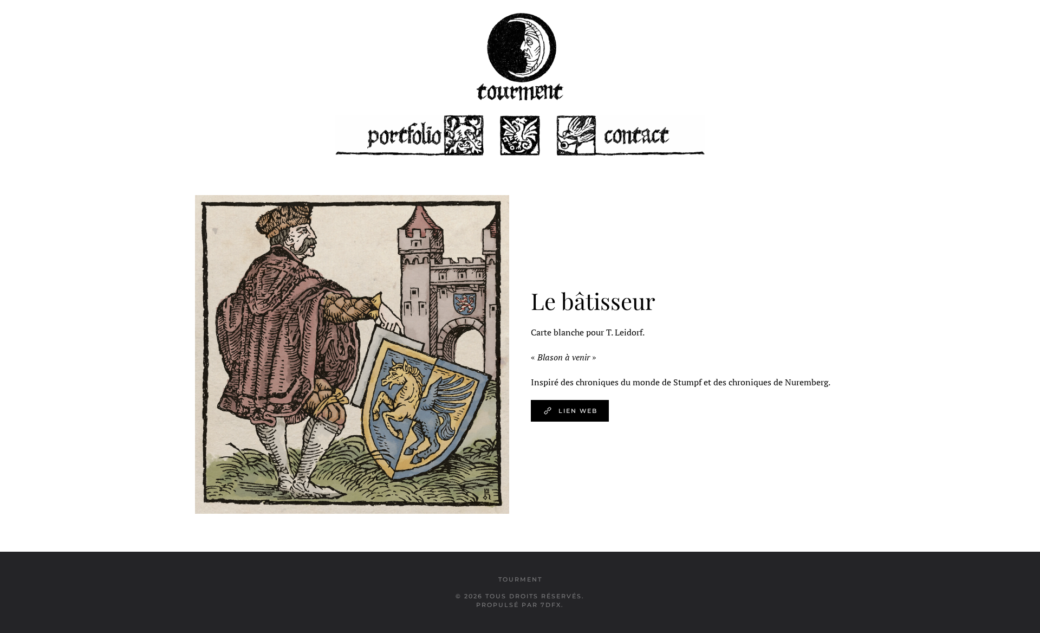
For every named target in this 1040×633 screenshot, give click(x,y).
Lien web (577, 411)
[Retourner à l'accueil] (520, 57)
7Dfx (551, 605)
